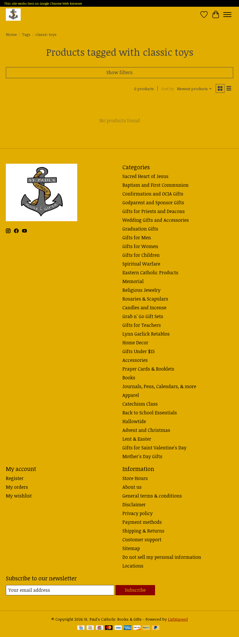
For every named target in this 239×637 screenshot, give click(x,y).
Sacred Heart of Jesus (145, 176)
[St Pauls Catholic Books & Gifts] (13, 14)
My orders (17, 487)
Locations (132, 566)
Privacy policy (137, 513)
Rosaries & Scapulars (145, 299)
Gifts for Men (136, 237)
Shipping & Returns (143, 531)
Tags (26, 34)
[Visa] (118, 628)
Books (128, 377)
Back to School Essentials (149, 412)
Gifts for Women (140, 246)
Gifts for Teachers (141, 325)
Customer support (141, 539)
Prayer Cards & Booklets (148, 369)
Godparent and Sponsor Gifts (153, 202)
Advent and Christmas (146, 430)
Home (11, 34)
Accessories (135, 360)
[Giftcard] (99, 628)
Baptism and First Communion (155, 185)
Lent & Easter (136, 439)
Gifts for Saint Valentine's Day (154, 447)
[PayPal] (146, 628)
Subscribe (135, 590)
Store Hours (135, 478)
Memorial (133, 281)
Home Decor (135, 342)
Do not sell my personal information (161, 557)
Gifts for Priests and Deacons (153, 211)
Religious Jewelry (141, 290)
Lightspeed (178, 619)
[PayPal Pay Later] (155, 628)
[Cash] (90, 628)
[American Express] (127, 628)
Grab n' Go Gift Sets (142, 316)
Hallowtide (134, 421)
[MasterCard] (109, 628)
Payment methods (142, 522)
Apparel (130, 395)
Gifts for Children (141, 255)
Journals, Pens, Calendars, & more (159, 386)
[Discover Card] (137, 628)
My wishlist (19, 496)
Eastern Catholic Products (150, 272)
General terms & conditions (152, 496)
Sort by (167, 88)
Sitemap (131, 548)
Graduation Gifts (140, 229)
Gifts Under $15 (138, 351)
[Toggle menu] (227, 14)
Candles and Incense (144, 307)
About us (132, 487)
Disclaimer (134, 504)
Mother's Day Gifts (142, 456)
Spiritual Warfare (141, 264)
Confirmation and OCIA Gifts (152, 194)
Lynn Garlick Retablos (146, 334)
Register (15, 478)
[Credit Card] (81, 628)
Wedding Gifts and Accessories (155, 220)
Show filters (119, 72)
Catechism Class (140, 404)
